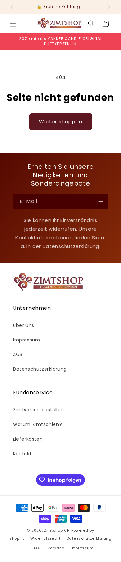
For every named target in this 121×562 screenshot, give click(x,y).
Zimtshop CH (57, 530)
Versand (56, 548)
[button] (13, 23)
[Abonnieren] (101, 201)
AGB (18, 354)
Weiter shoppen (60, 121)
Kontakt (22, 453)
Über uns (23, 325)
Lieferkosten (28, 439)
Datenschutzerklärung (40, 369)
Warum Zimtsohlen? (37, 424)
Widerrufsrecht (45, 538)
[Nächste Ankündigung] (109, 7)
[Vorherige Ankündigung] (12, 7)
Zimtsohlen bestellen (38, 409)
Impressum (26, 340)
